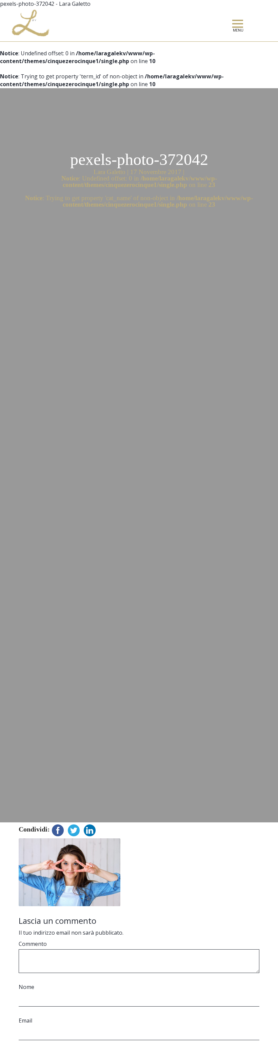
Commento (33, 944)
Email (25, 1020)
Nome (26, 987)
